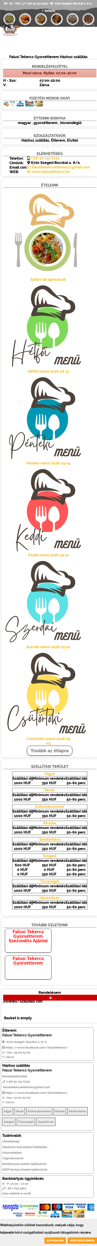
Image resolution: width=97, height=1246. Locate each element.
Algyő (50, 774)
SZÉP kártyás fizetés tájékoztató (24, 1169)
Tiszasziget (49, 881)
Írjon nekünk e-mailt (16, 1193)
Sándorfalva (49, 839)
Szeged (49, 856)
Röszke (49, 823)
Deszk (49, 790)
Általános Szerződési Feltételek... (25, 1147)
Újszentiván (49, 898)
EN (18, 3)
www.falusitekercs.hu (50, 172)
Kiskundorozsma (49, 806)
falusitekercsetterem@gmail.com (60, 167)
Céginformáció (12, 1158)
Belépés (49, 10)
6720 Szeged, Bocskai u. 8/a (73, 3)
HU (11, 3)
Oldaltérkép (10, 1141)
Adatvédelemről (82, 1240)
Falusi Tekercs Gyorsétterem (28, 960)
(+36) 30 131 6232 (37, 3)
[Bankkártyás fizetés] (10, 1207)
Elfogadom (55, 1240)
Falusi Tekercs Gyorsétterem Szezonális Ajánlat (28, 936)
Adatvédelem (12, 1152)
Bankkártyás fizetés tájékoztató (24, 1164)
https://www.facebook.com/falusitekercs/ (36, 1047)
